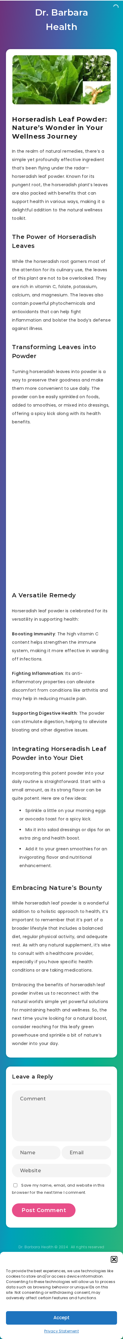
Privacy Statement (61, 1331)
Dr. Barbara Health (61, 19)
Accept (61, 1317)
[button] (114, 1259)
